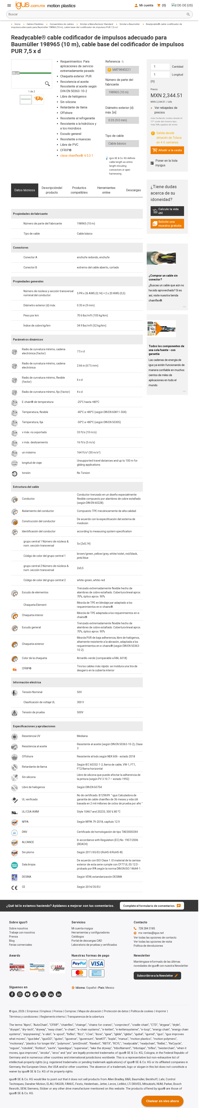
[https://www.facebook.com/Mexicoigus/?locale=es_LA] (12, 994)
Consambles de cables (62, 24)
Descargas (133, 190)
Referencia (112, 61)
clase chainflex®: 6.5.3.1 (76, 155)
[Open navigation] (9, 5)
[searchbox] (96, 14)
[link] (167, 212)
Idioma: (86, 987)
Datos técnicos (24, 190)
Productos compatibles (79, 190)
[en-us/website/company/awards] (17, 967)
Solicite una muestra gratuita (168, 223)
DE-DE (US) (185, 5)
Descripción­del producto (52, 190)
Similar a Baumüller (130, 24)
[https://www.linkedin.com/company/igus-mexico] (51, 994)
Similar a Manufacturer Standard (96, 24)
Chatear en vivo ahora (162, 1101)
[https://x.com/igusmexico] (43, 994)
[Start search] (188, 14)
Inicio (17, 24)
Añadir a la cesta (167, 151)
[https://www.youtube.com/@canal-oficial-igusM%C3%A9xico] (28, 994)
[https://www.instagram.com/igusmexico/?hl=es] (20, 994)
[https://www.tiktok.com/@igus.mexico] (35, 994)
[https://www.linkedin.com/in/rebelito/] (59, 994)
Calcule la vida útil (168, 211)
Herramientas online (106, 190)
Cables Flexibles (35, 24)
